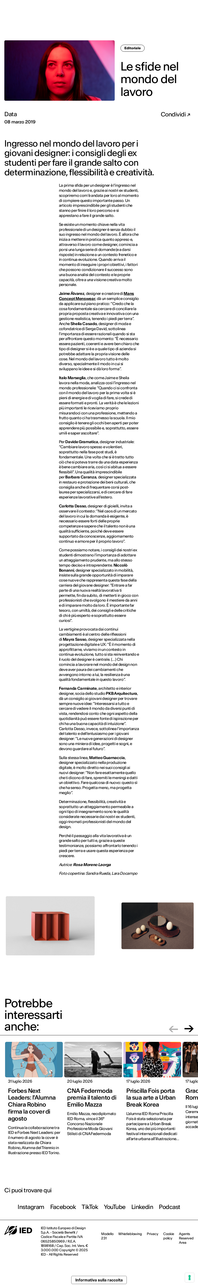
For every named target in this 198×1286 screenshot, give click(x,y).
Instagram (31, 1207)
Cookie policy (168, 1236)
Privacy (152, 1234)
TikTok (90, 1207)
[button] (173, 1028)
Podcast (169, 1207)
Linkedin (142, 1207)
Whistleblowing (130, 1234)
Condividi (174, 114)
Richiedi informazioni (163, 23)
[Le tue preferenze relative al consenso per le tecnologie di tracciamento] (189, 1277)
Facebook (63, 1207)
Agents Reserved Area (186, 1238)
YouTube (115, 1207)
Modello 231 (107, 1236)
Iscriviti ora (128, 23)
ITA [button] (185, 7)
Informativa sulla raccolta (99, 1280)
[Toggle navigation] (190, 23)
